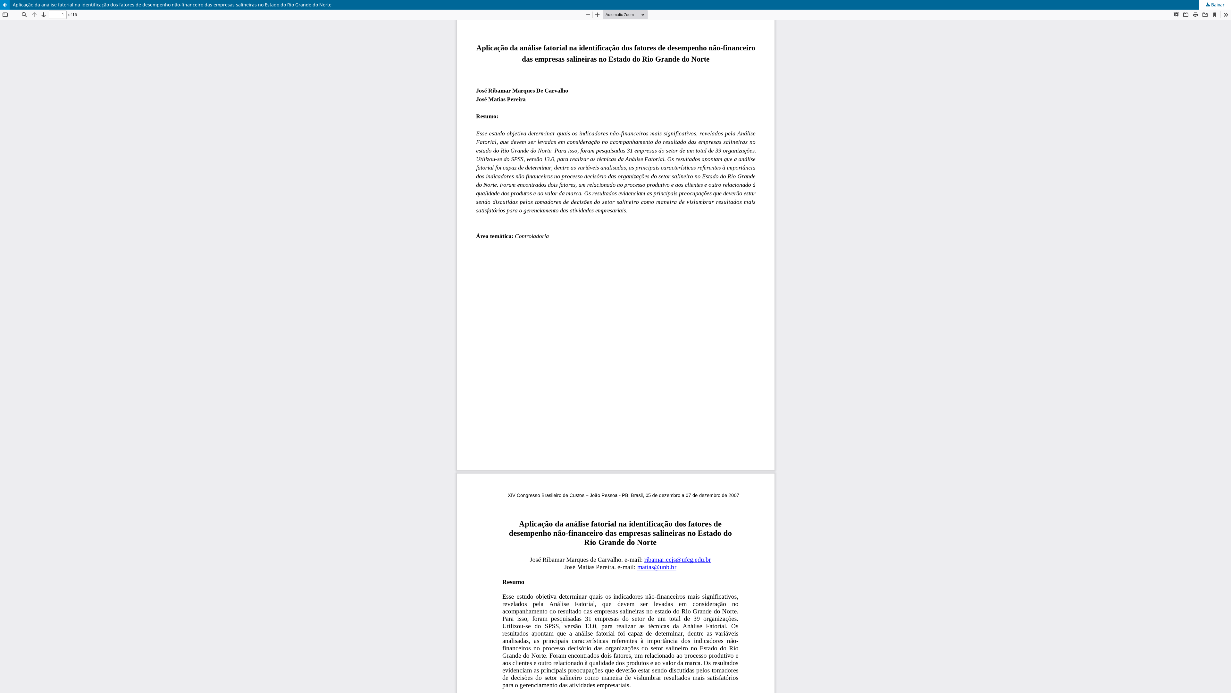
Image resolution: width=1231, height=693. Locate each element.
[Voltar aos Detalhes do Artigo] (5, 5)
